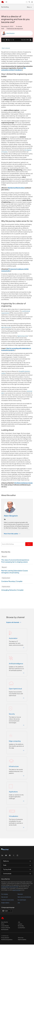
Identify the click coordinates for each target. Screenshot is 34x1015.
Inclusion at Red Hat (5, 927)
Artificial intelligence (16, 664)
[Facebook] (10, 856)
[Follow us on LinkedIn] (5, 519)
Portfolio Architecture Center (23, 483)
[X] (14, 856)
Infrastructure (14, 766)
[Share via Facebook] (7, 40)
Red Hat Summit (4, 929)
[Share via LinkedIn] (9, 40)
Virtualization (13, 816)
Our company (4, 894)
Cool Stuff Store (21, 927)
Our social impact (22, 900)
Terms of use (20, 937)
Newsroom (20, 894)
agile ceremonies (6, 327)
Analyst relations (5, 902)
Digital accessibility (22, 939)
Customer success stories (7, 900)
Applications (13, 792)
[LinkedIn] (2, 856)
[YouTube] (6, 856)
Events (2, 924)
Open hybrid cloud (15, 689)
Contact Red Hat (5, 925)
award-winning (16, 890)
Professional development (15, 28)
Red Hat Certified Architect (16, 188)
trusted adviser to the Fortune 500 (9, 886)
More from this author (11, 534)
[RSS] (30, 40)
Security (12, 714)
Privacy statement (5, 937)
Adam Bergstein (10, 33)
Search (29, 544)
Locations (20, 924)
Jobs (19, 902)
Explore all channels (12, 622)
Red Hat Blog (5, 7)
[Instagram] (17, 856)
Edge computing (15, 741)
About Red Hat (4, 922)
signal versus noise (22, 336)
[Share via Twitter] (11, 40)
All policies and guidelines (6, 939)
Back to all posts (6, 48)
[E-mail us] (13, 40)
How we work (4, 897)
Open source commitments (24, 897)
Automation (13, 638)
